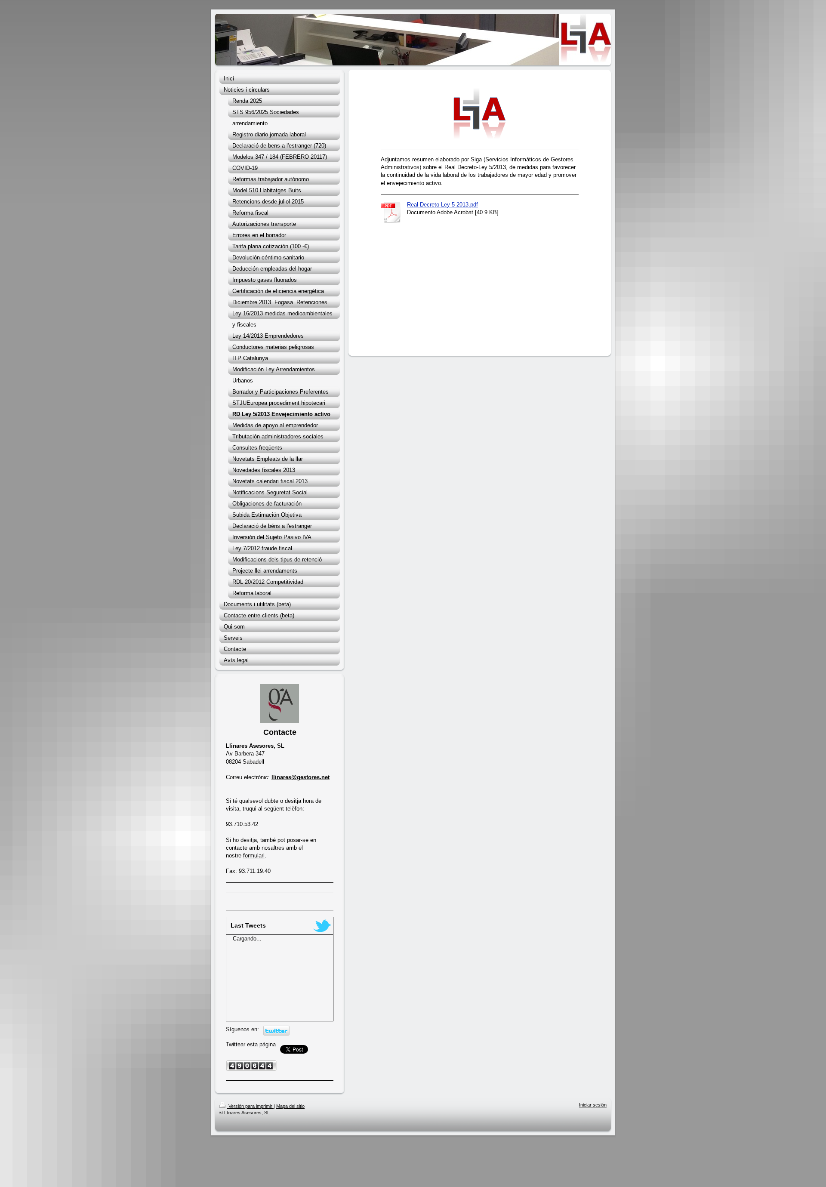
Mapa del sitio (290, 1106)
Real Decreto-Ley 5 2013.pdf (442, 204)
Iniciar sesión (593, 1104)
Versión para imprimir (250, 1106)
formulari (254, 855)
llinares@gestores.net (300, 777)
